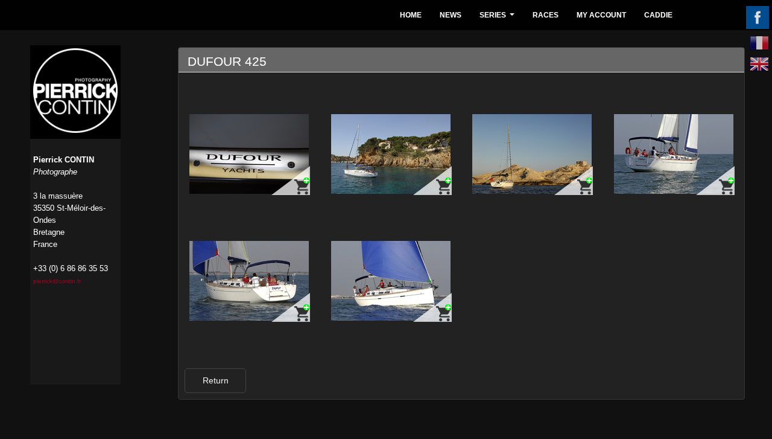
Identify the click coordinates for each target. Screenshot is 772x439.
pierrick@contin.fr (57, 281)
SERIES (498, 18)
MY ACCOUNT (601, 15)
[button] (215, 380)
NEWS (450, 15)
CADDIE (658, 15)
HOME (411, 15)
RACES (545, 15)
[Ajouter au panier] (290, 180)
